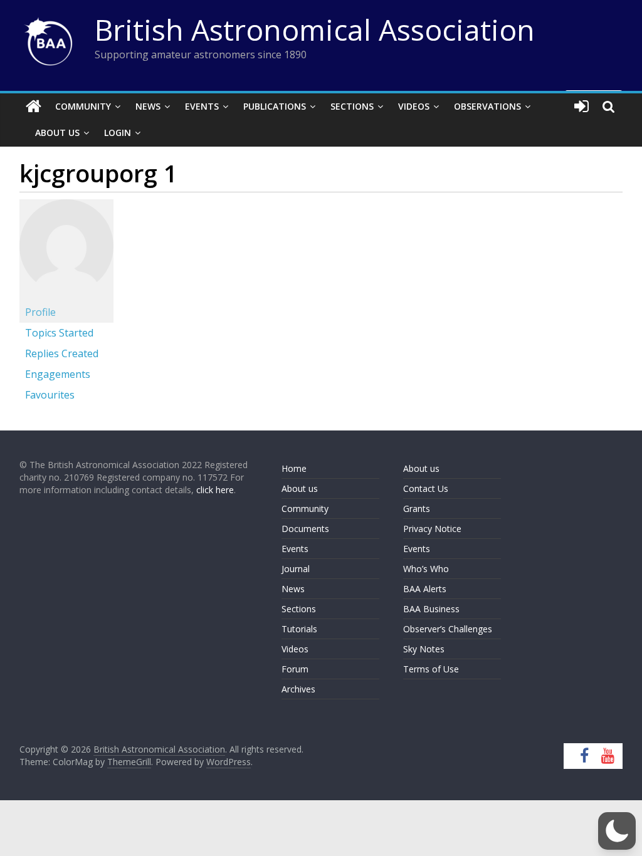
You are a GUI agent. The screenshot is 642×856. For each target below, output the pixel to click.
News (147, 106)
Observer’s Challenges (447, 629)
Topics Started (59, 333)
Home (294, 468)
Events (202, 106)
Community (83, 106)
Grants (416, 508)
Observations (487, 106)
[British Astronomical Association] (33, 106)
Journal (296, 569)
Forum (295, 669)
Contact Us (425, 488)
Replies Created (61, 353)
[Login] (581, 106)
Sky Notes (424, 649)
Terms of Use (431, 669)
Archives (298, 689)
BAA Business (431, 609)
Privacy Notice (432, 529)
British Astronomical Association (315, 29)
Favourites (50, 395)
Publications (274, 106)
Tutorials (299, 629)
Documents (305, 529)
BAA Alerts (424, 589)
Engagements (57, 374)
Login (117, 132)
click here (215, 490)
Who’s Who (426, 569)
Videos (413, 106)
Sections (352, 106)
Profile (40, 312)
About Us (57, 132)
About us (300, 488)
